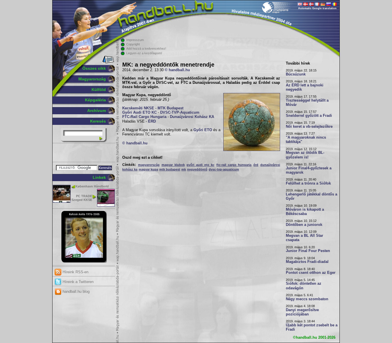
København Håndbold (92, 186)
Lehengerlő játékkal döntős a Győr (311, 196)
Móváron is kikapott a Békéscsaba (305, 212)
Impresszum (135, 40)
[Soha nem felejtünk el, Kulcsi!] (84, 261)
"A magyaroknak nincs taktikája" (306, 139)
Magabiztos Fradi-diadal (307, 262)
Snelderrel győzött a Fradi (309, 116)
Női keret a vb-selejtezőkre (309, 127)
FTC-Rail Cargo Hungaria (144, 117)
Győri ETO (202, 130)
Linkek (99, 177)
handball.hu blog (75, 291)
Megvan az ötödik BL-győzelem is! (305, 155)
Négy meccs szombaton (307, 299)
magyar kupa (148, 169)
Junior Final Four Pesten (308, 251)
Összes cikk (94, 68)
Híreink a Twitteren (77, 282)
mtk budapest (169, 169)
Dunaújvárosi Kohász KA (192, 117)
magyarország (149, 164)
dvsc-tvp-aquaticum (224, 169)
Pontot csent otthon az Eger (310, 273)
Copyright (133, 44)
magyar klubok (173, 164)
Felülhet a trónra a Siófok (308, 183)
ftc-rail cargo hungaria (234, 164)
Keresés (98, 121)
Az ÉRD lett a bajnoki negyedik (304, 87)
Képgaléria (95, 100)
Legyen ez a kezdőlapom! (144, 53)
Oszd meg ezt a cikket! (142, 158)
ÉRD (152, 121)
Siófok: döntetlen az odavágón (303, 286)
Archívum (96, 110)
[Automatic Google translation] (300, 5)
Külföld (99, 89)
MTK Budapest (170, 108)
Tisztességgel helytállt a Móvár (307, 102)
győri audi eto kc (200, 164)
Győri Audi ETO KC (139, 113)
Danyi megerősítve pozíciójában (302, 312)
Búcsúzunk (296, 74)
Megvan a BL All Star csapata (304, 238)
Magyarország (92, 79)
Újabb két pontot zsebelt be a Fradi (311, 327)
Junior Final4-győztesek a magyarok (308, 170)
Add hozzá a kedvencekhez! (146, 48)
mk (183, 169)
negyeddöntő (197, 169)
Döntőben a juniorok (304, 225)
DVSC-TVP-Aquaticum (179, 113)
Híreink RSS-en (74, 272)
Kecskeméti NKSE (138, 108)
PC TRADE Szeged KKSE (81, 197)
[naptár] (107, 62)
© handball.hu (177, 70)
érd (255, 164)
